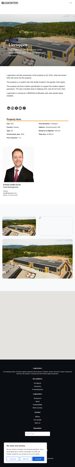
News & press (37, 408)
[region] (25, 453)
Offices (37, 417)
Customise (13, 459)
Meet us (37, 423)
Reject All (26, 459)
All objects (37, 383)
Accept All (38, 459)
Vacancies (37, 386)
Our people (37, 420)
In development (37, 389)
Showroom (37, 398)
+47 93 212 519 (12, 195)
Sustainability (37, 405)
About (37, 401)
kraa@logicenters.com (10, 193)
